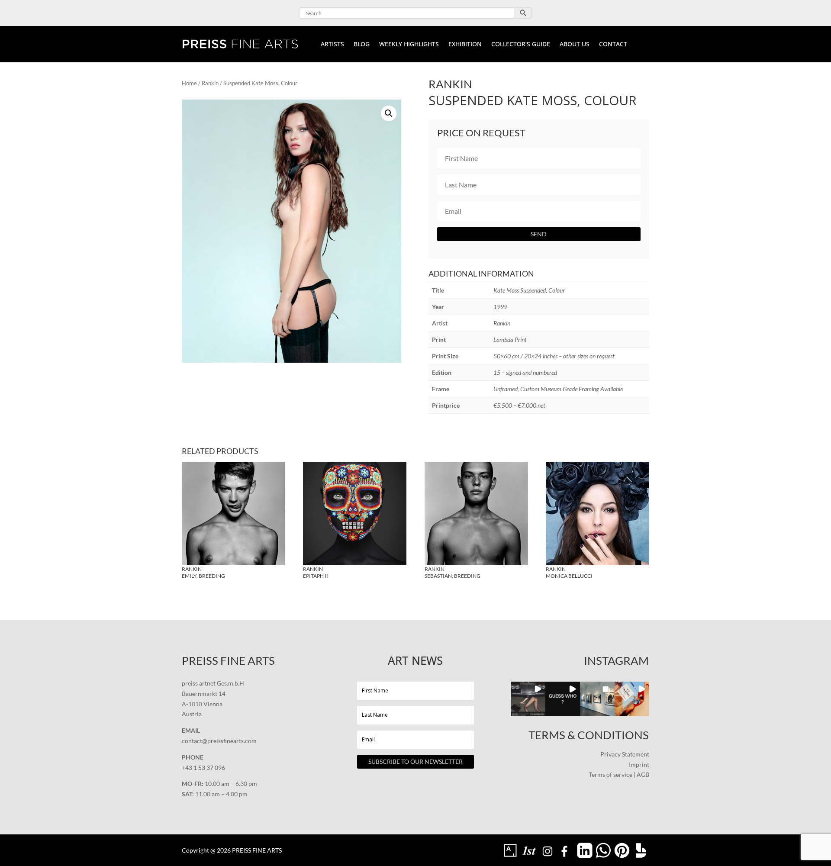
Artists (332, 44)
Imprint (639, 764)
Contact (613, 44)
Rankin (210, 83)
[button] (388, 113)
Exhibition (465, 44)
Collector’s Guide (520, 44)
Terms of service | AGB (619, 774)
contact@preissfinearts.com (219, 740)
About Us (574, 44)
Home (189, 83)
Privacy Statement (624, 754)
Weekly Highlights (409, 44)
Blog (362, 44)
